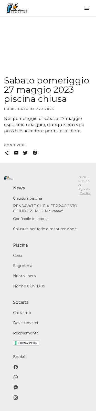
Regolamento (26, 333)
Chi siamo (22, 312)
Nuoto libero (24, 276)
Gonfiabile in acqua (30, 218)
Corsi (17, 255)
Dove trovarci (25, 323)
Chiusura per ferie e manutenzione (45, 229)
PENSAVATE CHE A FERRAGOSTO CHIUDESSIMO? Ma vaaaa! (45, 208)
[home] (17, 8)
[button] (87, 8)
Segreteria (23, 265)
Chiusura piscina (27, 198)
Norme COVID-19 (29, 286)
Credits (85, 193)
